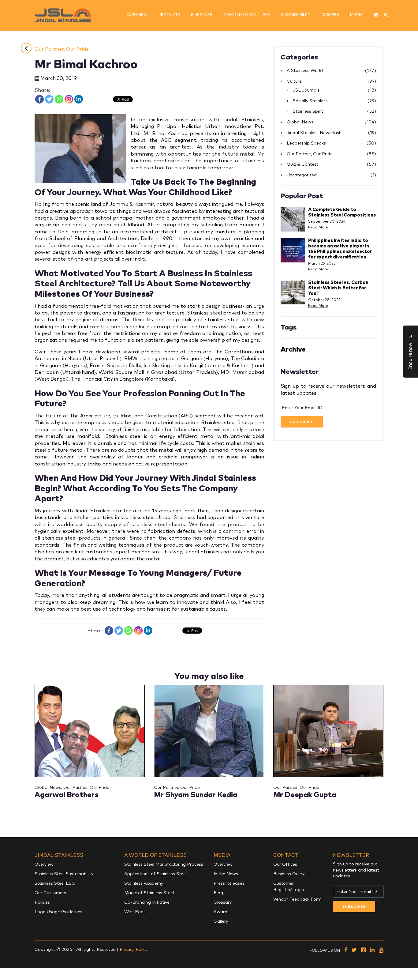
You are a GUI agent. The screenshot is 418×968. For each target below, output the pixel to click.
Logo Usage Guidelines (58, 912)
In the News (226, 874)
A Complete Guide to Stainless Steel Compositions (342, 212)
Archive (293, 349)
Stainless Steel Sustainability (64, 874)
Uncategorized (302, 175)
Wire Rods (135, 912)
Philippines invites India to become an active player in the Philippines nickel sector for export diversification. (340, 248)
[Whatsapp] (59, 99)
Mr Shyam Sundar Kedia (195, 795)
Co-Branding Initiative (147, 902)
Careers (330, 15)
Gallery (221, 921)
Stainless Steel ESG (55, 883)
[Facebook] (39, 99)
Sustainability (295, 15)
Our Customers (50, 893)
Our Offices (285, 864)
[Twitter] (49, 99)
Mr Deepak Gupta (304, 795)
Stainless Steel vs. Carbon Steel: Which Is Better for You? (338, 288)
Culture (294, 81)
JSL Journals (306, 90)
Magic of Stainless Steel (149, 893)
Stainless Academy (143, 883)
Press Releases (229, 883)
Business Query (288, 874)
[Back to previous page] (26, 48)
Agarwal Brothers (67, 795)
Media (356, 15)
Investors (201, 15)
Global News (300, 122)
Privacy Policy (133, 949)
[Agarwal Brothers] (89, 731)
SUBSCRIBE (301, 422)
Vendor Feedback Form (297, 899)
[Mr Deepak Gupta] (328, 731)
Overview (137, 15)
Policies (42, 902)
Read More (318, 227)
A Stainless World (305, 71)
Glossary (223, 902)
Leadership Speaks (306, 143)
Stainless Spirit (308, 111)
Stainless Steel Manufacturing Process (163, 864)
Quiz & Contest (302, 164)
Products (169, 15)
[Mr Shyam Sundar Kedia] (209, 731)
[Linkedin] (78, 99)
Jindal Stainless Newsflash (314, 133)
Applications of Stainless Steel (155, 874)
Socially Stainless (310, 101)
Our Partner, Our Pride (62, 49)
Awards (222, 912)
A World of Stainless (246, 15)
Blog (218, 893)
